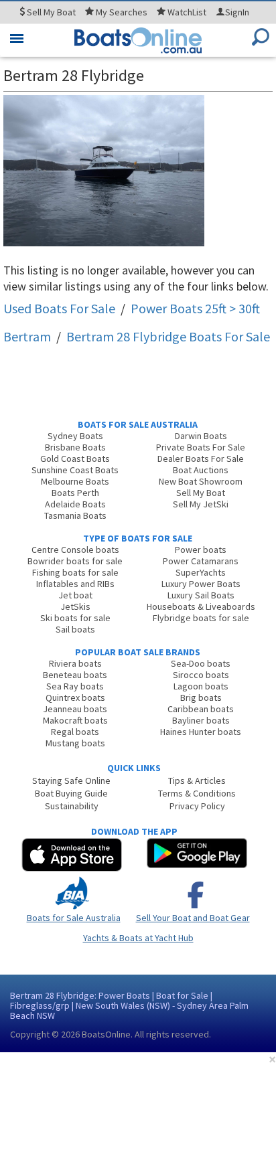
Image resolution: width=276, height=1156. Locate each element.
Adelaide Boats (75, 504)
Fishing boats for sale (75, 572)
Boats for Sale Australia (74, 918)
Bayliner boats (201, 720)
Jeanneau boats (75, 709)
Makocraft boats (75, 720)
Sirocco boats (201, 675)
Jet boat (75, 595)
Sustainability (71, 806)
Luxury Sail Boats (200, 595)
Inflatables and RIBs (75, 584)
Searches (121, 12)
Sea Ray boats (75, 686)
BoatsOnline (106, 1034)
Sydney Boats (75, 436)
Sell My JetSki (200, 504)
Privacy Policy (197, 806)
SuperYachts (201, 572)
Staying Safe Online (71, 780)
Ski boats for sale (75, 618)
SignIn (237, 12)
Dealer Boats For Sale (200, 458)
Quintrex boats (75, 697)
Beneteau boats (75, 675)
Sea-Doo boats (200, 663)
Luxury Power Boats (200, 584)
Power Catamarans (200, 561)
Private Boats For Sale (200, 447)
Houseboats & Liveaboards (201, 606)
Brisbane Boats (75, 447)
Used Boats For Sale (59, 308)
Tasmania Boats (75, 515)
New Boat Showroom (201, 481)
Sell (50, 12)
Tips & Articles (197, 780)
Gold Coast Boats (75, 458)
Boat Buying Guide (71, 793)
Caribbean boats (200, 709)
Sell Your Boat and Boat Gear (193, 918)
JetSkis (75, 606)
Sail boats (75, 629)
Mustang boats (75, 743)
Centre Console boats (75, 550)
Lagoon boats (201, 686)
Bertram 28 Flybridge (168, 336)
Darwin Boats (201, 436)
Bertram (27, 336)
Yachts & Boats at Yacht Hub (138, 938)
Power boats (200, 550)
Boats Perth (75, 493)
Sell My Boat (200, 493)
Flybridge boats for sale (201, 618)
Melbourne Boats (75, 481)
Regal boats (75, 732)
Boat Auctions (200, 470)
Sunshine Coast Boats (75, 470)
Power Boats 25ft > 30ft (195, 308)
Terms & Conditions (197, 793)
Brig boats (201, 697)
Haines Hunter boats (200, 732)
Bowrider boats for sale (75, 561)
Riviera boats (75, 663)
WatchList (186, 12)
